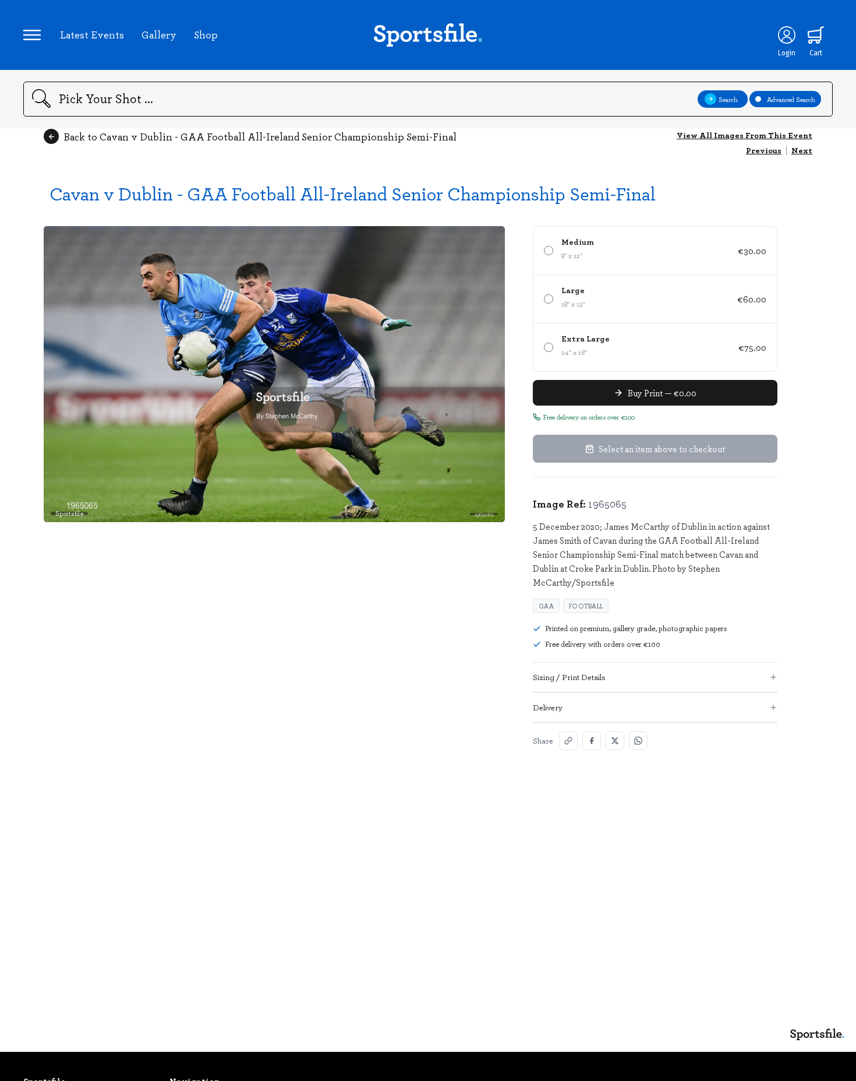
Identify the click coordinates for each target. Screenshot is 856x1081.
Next (801, 150)
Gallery (159, 34)
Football (586, 605)
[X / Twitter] (615, 740)
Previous (763, 150)
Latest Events (92, 34)
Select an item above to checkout (662, 449)
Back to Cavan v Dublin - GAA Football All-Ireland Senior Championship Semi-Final (260, 136)
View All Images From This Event (744, 135)
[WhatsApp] (638, 740)
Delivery (548, 707)
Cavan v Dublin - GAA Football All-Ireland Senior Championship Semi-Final (352, 193)
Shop (206, 34)
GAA (546, 605)
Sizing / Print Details (569, 676)
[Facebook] (591, 740)
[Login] (786, 35)
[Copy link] (568, 740)
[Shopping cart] (816, 35)
